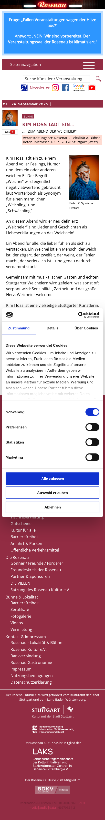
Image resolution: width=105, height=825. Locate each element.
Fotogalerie (20, 616)
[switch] (92, 427)
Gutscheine (21, 523)
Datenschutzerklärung (31, 682)
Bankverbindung (25, 656)
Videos (16, 623)
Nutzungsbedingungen (31, 675)
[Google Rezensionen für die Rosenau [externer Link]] (78, 89)
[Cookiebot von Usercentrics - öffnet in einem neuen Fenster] (78, 315)
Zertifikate (19, 609)
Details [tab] (53, 328)
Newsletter (40, 88)
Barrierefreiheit (24, 536)
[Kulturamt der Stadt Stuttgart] (53, 723)
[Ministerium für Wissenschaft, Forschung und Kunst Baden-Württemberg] (53, 732)
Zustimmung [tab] (19, 328)
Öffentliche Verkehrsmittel (34, 550)
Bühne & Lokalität (22, 597)
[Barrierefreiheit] (24, 89)
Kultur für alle (23, 530)
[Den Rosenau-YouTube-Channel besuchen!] (91, 89)
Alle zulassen (52, 478)
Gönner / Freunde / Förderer (36, 563)
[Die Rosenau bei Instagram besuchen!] (55, 89)
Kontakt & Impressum (26, 636)
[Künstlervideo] (10, 132)
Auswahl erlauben (52, 493)
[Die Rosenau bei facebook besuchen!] (65, 89)
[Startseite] (52, 7)
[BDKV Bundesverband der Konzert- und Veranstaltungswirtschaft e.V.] (52, 792)
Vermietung (21, 629)
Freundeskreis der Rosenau (35, 569)
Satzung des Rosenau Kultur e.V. (40, 589)
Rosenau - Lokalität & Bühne (36, 642)
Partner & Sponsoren (30, 576)
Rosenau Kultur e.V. (28, 649)
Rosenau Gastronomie (31, 662)
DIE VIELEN (20, 583)
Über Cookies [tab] (86, 328)
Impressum (21, 669)
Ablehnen (52, 507)
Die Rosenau (17, 557)
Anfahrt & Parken (26, 543)
